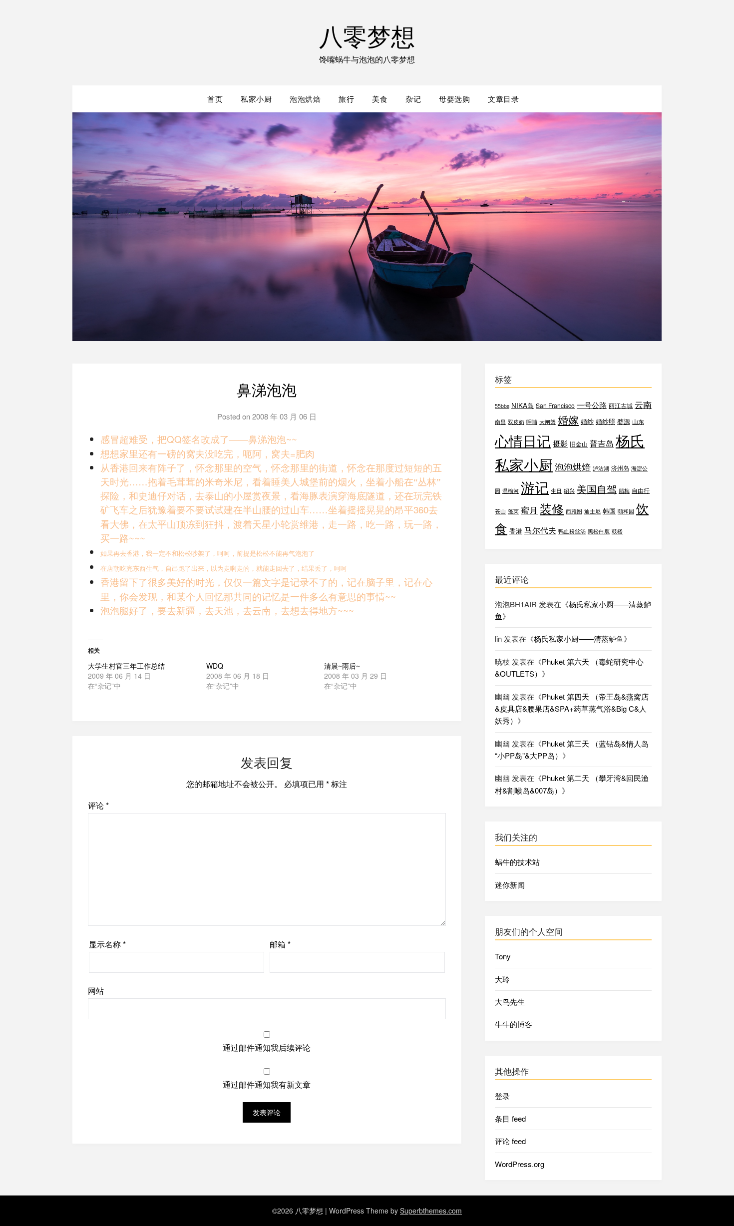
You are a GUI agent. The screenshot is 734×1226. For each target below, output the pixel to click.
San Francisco (555, 405)
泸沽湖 (601, 468)
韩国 (609, 510)
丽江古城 (621, 405)
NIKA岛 (522, 405)
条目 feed (510, 1118)
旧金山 (579, 443)
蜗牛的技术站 (517, 861)
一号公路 (592, 405)
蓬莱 (513, 511)
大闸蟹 (547, 421)
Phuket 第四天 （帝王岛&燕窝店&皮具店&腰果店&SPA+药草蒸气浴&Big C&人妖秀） (572, 708)
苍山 (500, 511)
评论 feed (510, 1141)
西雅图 (574, 511)
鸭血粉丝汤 (572, 531)
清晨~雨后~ (342, 666)
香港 (515, 530)
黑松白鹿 (599, 531)
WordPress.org (519, 1164)
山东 (638, 421)
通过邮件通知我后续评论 (267, 1047)
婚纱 (587, 421)
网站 (96, 990)
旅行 (346, 98)
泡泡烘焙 (305, 98)
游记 (535, 487)
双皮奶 (516, 421)
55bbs (502, 405)
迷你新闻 (510, 884)
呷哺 (531, 421)
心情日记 (523, 440)
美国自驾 (597, 488)
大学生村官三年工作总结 (126, 666)
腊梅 (624, 490)
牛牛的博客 (513, 1024)
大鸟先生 (510, 1001)
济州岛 (620, 467)
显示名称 (107, 944)
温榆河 (510, 490)
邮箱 (280, 944)
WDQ (214, 666)
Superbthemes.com (431, 1211)
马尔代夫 (540, 530)
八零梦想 (367, 35)
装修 (552, 508)
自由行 (641, 490)
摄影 (560, 443)
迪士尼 (592, 511)
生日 (556, 490)
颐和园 (626, 511)
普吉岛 (602, 443)
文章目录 (503, 98)
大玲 (502, 979)
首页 (215, 98)
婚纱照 (605, 421)
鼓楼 (617, 531)
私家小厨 (256, 98)
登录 (502, 1096)
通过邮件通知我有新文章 (267, 1084)
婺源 (623, 421)
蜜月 (529, 509)
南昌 (500, 421)
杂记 (413, 98)
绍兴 (569, 490)
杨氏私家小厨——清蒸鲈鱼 (579, 638)
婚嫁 (568, 419)
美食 (379, 98)
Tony (503, 956)
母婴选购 (454, 98)
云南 (643, 404)
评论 (98, 805)
